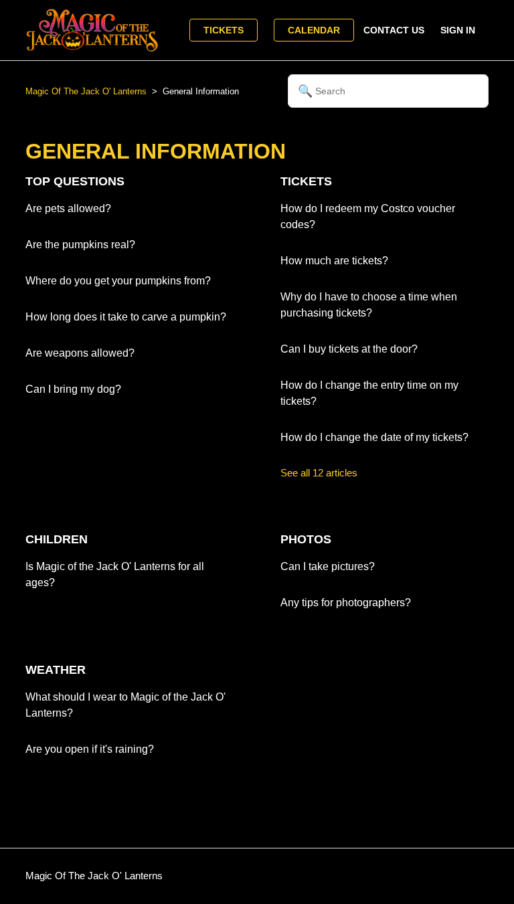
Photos (305, 539)
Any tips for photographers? (345, 602)
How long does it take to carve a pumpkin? (125, 317)
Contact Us (393, 30)
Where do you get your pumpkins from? (118, 280)
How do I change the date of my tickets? (374, 437)
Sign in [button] (457, 30)
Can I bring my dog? (73, 389)
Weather (55, 669)
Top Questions (74, 181)
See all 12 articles (318, 472)
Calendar (314, 30)
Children (56, 539)
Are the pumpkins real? (80, 244)
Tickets (223, 30)
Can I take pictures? (327, 566)
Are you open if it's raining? (89, 749)
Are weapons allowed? (80, 353)
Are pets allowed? (68, 208)
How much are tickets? (334, 260)
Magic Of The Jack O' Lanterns (86, 91)
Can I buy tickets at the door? (349, 349)
